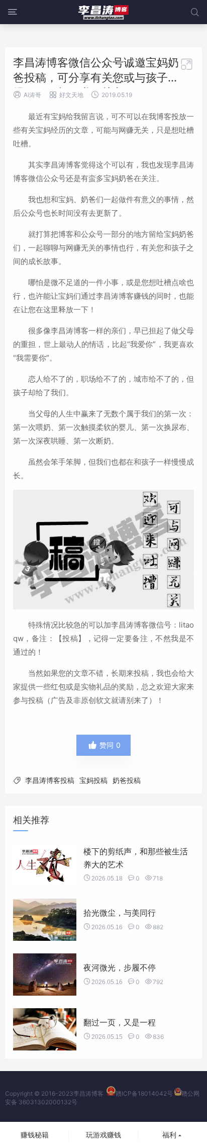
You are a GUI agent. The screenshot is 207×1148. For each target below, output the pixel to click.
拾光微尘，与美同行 (119, 913)
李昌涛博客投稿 (49, 780)
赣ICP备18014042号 (144, 1093)
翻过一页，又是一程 (119, 1022)
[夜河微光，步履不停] (44, 974)
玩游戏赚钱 (103, 1134)
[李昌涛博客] (103, 12)
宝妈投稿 (93, 780)
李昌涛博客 (88, 1093)
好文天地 (71, 95)
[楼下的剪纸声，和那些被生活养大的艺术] (44, 865)
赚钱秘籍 (35, 1134)
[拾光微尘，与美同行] (44, 920)
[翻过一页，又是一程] (44, 1029)
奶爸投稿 (127, 780)
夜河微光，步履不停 (119, 967)
